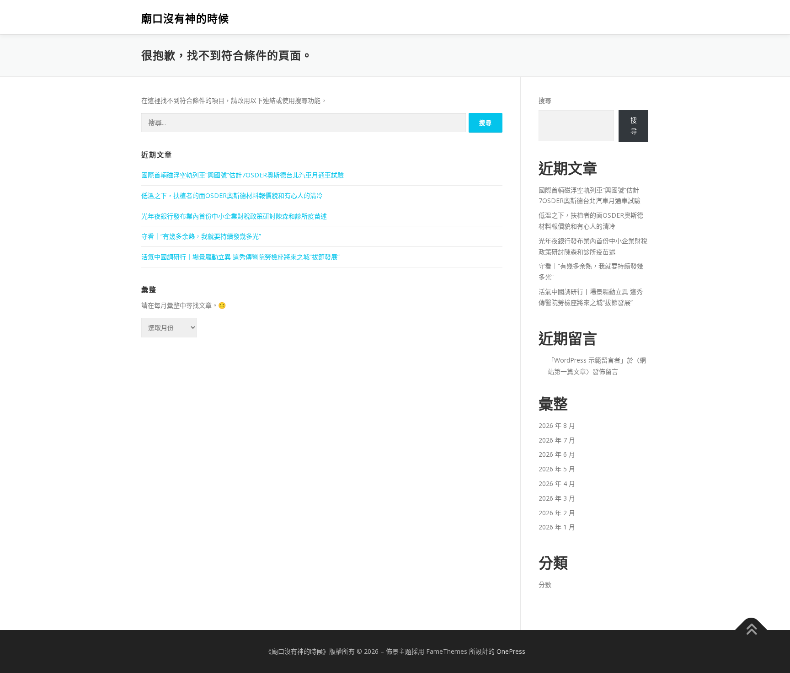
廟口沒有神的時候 (185, 18)
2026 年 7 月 (557, 440)
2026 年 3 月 (557, 498)
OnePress (510, 651)
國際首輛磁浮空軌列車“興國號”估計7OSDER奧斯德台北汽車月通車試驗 (242, 175)
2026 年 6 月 (557, 454)
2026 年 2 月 (557, 512)
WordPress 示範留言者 (587, 360)
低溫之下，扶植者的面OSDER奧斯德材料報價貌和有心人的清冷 (232, 195)
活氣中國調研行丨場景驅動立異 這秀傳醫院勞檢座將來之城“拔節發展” (240, 256)
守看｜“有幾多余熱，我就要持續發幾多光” (201, 236)
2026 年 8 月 (557, 425)
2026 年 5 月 (557, 469)
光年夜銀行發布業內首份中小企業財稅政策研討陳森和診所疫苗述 (234, 216)
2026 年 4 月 (557, 483)
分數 (545, 584)
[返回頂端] (751, 630)
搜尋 (545, 100)
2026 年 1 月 (557, 527)
